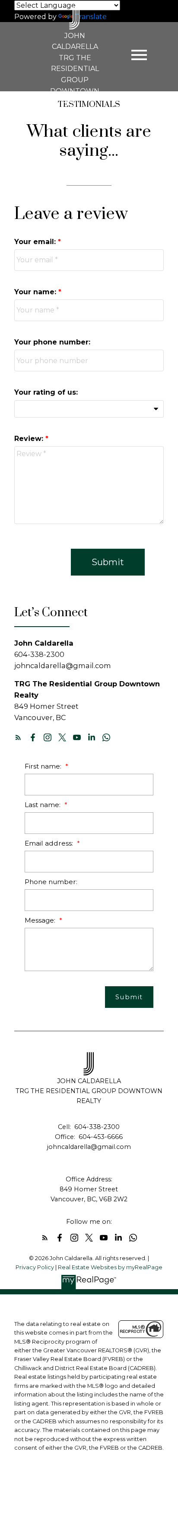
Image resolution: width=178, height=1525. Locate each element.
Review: (29, 438)
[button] (18, 737)
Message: (41, 920)
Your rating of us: (46, 392)
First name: (44, 766)
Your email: (36, 242)
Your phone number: (52, 342)
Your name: (36, 292)
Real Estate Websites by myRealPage (110, 1267)
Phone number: (51, 882)
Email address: (50, 843)
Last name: (43, 805)
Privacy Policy (35, 1267)
